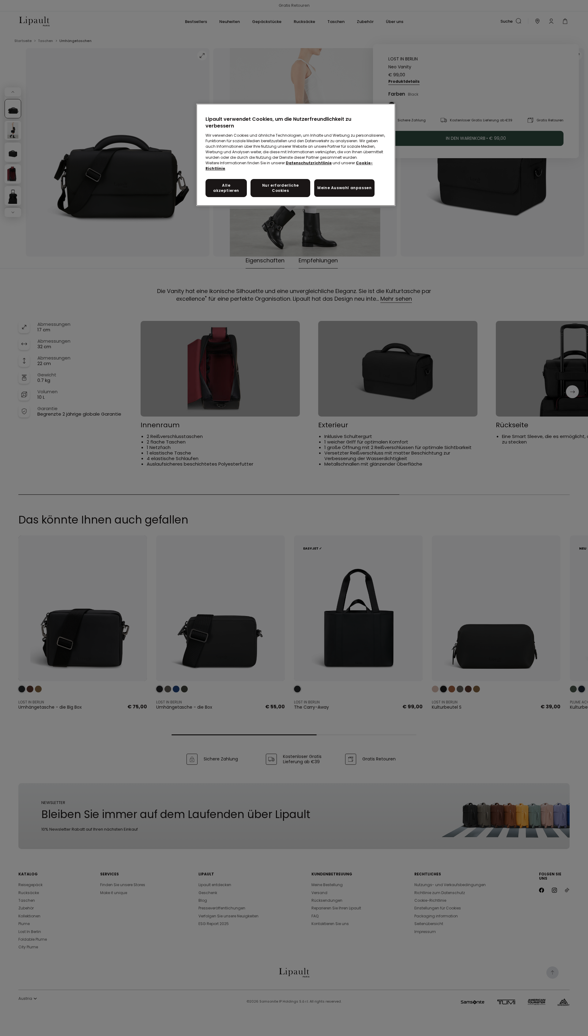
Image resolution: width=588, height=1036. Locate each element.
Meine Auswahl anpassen (344, 187)
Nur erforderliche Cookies (280, 188)
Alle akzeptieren (226, 188)
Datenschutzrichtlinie (309, 163)
